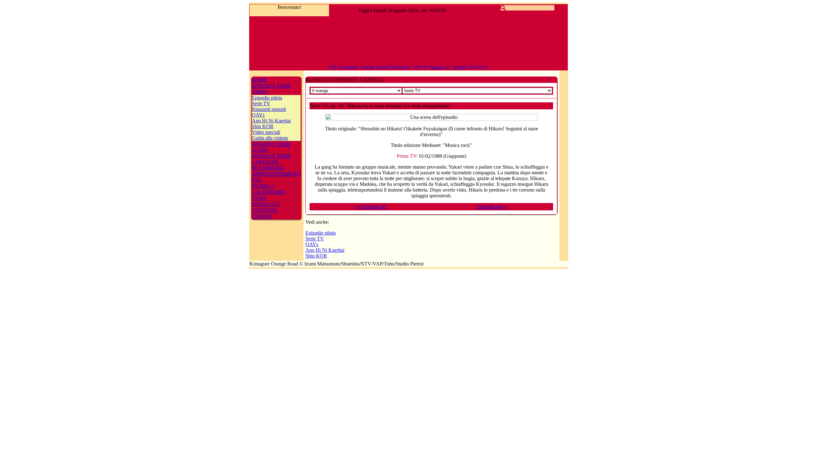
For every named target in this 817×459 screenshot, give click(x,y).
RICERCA (262, 186)
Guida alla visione (270, 138)
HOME (259, 80)
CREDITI (261, 216)
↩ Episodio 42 (371, 206)
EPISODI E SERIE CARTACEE (271, 158)
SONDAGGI (265, 204)
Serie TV (261, 103)
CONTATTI (264, 210)
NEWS (258, 198)
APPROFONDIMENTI (276, 174)
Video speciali (266, 132)
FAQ (256, 180)
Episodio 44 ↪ (492, 206)
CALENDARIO (268, 192)
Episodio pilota (267, 97)
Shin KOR (263, 126)
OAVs (258, 115)
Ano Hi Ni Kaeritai (271, 120)
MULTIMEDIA (267, 168)
